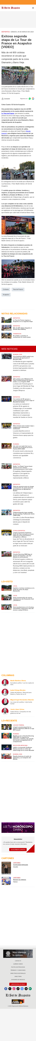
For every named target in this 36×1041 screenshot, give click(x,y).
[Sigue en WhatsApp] (29, 98)
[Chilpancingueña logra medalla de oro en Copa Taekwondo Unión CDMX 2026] (6, 519)
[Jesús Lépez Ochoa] (5, 711)
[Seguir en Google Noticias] (33, 98)
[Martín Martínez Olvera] (5, 682)
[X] (9, 988)
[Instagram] (13, 988)
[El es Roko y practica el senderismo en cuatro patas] (6, 335)
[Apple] (26, 988)
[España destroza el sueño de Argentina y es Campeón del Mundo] (6, 756)
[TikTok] (18, 988)
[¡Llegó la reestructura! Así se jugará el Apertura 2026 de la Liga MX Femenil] (6, 727)
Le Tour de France (7, 113)
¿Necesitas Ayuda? (18, 984)
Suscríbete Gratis (18, 849)
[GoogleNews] (22, 988)
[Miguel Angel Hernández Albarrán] (5, 701)
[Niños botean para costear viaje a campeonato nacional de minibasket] (6, 432)
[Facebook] (5, 988)
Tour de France (18, 289)
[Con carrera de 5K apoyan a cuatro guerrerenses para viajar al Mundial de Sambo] (6, 408)
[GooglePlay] (30, 988)
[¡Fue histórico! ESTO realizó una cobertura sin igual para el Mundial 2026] (6, 364)
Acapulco (6, 294)
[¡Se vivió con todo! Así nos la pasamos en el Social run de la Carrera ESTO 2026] (6, 452)
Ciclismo (6, 289)
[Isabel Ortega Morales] (5, 692)
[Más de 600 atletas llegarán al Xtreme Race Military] (6, 328)
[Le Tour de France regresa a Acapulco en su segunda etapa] (6, 320)
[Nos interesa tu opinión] (18, 954)
